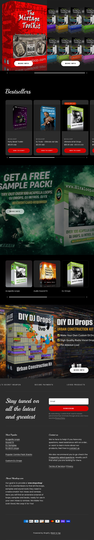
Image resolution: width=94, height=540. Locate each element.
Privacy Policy (60, 418)
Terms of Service (57, 466)
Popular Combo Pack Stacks (19, 454)
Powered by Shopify (41, 533)
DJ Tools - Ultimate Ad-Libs (47, 142)
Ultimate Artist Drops (72, 142)
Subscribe (68, 408)
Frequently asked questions (61, 457)
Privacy (69, 466)
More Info (79, 370)
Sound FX (10, 442)
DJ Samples (11, 445)
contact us (74, 448)
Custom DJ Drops (14, 460)
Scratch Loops (12, 448)
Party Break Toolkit (15, 142)
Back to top (56, 533)
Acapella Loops (13, 439)
